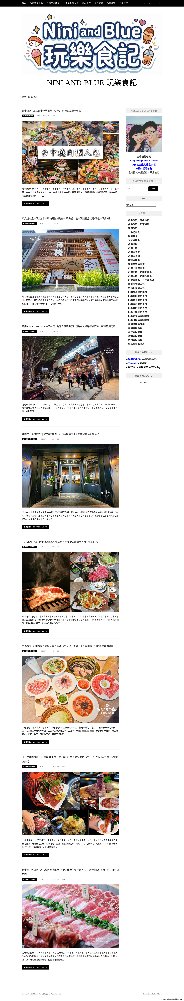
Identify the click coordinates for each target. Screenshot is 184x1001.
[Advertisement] (144, 431)
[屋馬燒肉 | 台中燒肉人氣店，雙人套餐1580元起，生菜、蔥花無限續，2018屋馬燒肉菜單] (70, 689)
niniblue (41, 115)
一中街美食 (134, 232)
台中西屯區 (146, 276)
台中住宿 (133, 224)
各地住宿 (133, 220)
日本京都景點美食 (137, 304)
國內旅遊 (86, 3)
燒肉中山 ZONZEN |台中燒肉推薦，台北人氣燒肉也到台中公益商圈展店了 (60, 434)
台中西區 (133, 276)
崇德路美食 (134, 260)
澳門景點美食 (135, 339)
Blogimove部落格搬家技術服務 (171, 999)
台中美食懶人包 (70, 3)
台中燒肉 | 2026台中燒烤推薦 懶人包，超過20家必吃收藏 (51, 111)
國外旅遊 (99, 3)
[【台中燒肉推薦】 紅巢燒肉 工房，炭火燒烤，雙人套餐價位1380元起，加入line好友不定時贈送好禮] (70, 803)
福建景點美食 (135, 332)
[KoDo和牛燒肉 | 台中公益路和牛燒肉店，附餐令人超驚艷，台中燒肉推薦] (70, 582)
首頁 (24, 3)
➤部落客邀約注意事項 (144, 164)
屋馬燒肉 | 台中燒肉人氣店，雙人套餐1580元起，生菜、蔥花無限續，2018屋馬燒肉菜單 (67, 646)
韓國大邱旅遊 (135, 328)
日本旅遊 (123, 3)
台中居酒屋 (134, 256)
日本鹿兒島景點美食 (138, 316)
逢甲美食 (133, 236)
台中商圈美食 (53, 3)
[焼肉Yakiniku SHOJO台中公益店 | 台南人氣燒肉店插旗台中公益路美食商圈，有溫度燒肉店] (70, 368)
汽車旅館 (144, 224)
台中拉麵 (133, 244)
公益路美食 (134, 240)
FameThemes (158, 994)
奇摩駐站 (143, 367)
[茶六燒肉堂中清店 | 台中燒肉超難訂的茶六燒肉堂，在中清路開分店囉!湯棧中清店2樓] (70, 260)
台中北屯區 (146, 272)
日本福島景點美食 (137, 292)
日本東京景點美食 (137, 300)
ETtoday (155, 367)
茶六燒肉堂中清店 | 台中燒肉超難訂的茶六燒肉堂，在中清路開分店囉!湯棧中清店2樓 (66, 218)
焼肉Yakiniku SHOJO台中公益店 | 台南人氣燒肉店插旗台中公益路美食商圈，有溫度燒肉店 (68, 326)
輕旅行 (131, 367)
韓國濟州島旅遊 (136, 324)
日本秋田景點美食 (137, 296)
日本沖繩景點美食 (137, 312)
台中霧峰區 (148, 280)
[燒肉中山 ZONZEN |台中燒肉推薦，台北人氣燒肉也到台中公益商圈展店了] (70, 476)
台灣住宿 (111, 3)
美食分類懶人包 (28, 115)
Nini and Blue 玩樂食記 (92, 83)
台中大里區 (134, 280)
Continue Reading (38, 203)
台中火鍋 (133, 248)
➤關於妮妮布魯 (144, 168)
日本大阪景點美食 (137, 308)
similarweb (144, 382)
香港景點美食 (135, 336)
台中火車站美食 (136, 268)
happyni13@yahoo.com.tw (144, 160)
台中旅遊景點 (36, 3)
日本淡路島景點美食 (138, 320)
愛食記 (143, 363)
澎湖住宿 (133, 228)
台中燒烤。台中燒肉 (29, 223)
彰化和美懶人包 (136, 288)
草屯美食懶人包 (136, 284)
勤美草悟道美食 (136, 264)
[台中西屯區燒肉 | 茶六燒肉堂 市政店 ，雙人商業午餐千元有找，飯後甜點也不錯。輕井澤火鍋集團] (70, 916)
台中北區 (133, 272)
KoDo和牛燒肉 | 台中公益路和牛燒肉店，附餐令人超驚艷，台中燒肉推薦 (60, 542)
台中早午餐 (134, 252)
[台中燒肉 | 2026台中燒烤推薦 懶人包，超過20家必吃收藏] (70, 152)
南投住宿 (144, 220)
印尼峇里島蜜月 (136, 343)
